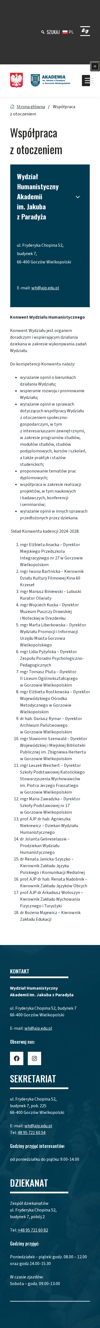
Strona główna (31, 107)
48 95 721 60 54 (32, 1133)
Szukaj (53, 32)
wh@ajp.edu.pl (45, 288)
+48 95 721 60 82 (33, 1230)
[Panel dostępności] (95, 66)
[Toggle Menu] (89, 80)
